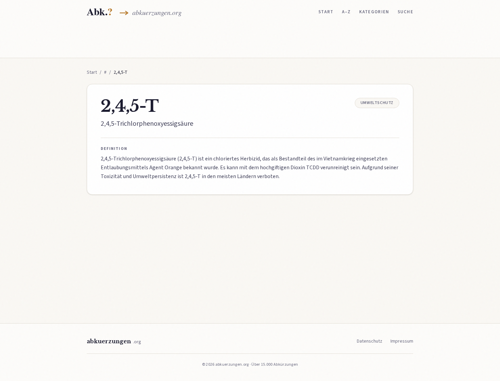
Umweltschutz (377, 103)
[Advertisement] (250, 39)
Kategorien (374, 12)
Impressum (401, 341)
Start (326, 12)
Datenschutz (369, 341)
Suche (406, 12)
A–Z (346, 12)
